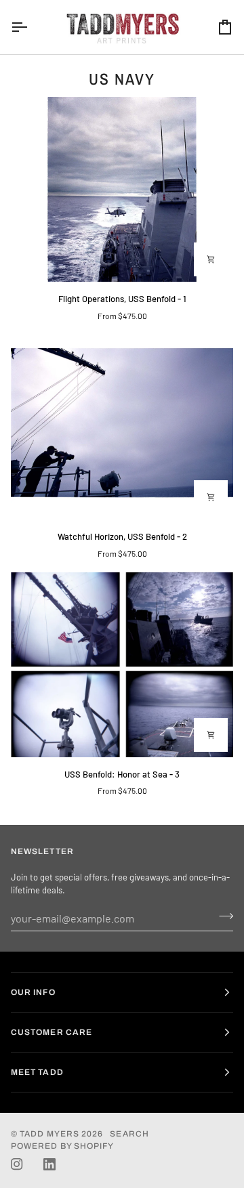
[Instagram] (17, 1164)
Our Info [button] (33, 992)
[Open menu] (31, 27)
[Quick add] (211, 259)
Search (129, 1134)
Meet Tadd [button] (37, 1072)
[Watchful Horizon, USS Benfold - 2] (122, 427)
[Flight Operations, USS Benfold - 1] (122, 189)
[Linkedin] (49, 1164)
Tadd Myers (49, 1134)
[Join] (222, 916)
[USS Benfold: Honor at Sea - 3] (122, 664)
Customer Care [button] (51, 1032)
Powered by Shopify (62, 1146)
